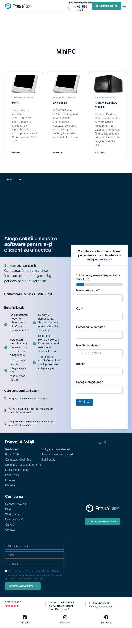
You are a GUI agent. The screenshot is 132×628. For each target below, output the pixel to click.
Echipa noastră (14, 519)
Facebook (106, 622)
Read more (16, 152)
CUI (79, 308)
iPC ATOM (60, 103)
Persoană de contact (90, 326)
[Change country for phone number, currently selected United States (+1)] (80, 353)
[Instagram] (65, 617)
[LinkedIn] (25, 617)
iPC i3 (15, 103)
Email (80, 363)
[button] (124, 6)
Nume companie (87, 290)
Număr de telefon (88, 345)
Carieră (9, 524)
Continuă (84, 402)
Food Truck (12, 475)
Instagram (65, 622)
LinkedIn (24, 622)
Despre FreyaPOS (16, 504)
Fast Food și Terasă (17, 469)
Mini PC (30, 97)
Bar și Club (12, 454)
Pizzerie (10, 485)
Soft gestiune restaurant (56, 449)
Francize (10, 480)
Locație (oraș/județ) (89, 382)
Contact (10, 529)
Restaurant (12, 449)
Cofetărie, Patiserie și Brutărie (23, 464)
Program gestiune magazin (58, 454)
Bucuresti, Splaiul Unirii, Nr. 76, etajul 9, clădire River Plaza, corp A (61, 606)
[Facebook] (106, 617)
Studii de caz (13, 514)
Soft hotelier (49, 459)
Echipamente (18, 97)
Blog (8, 509)
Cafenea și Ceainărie (18, 459)
